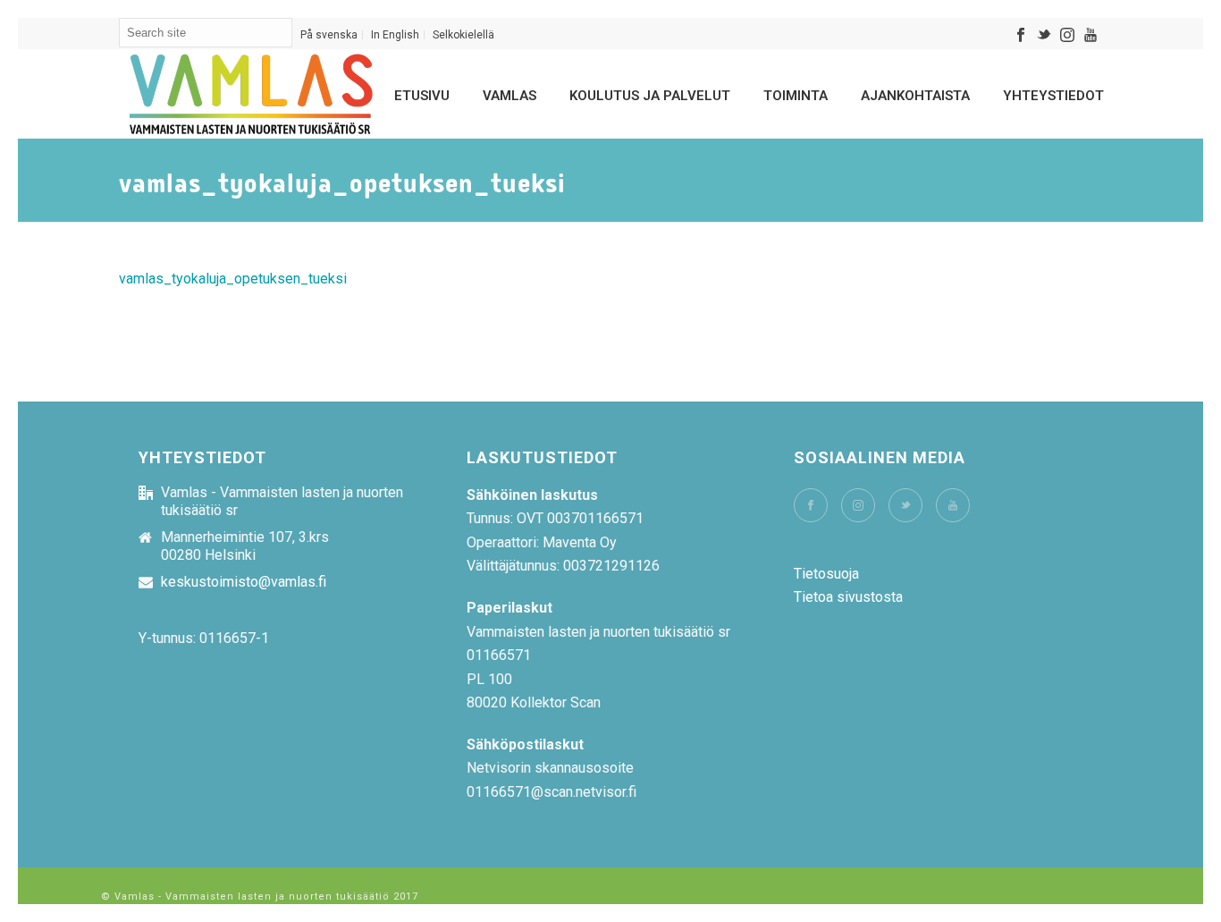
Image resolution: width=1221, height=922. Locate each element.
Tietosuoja (826, 573)
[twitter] (905, 505)
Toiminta (795, 96)
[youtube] (953, 505)
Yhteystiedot (1053, 96)
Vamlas (509, 96)
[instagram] (858, 505)
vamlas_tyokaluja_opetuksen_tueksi (233, 278)
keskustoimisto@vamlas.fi (243, 582)
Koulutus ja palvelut (649, 96)
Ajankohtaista (915, 96)
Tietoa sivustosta (848, 596)
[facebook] (811, 505)
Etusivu (422, 96)
